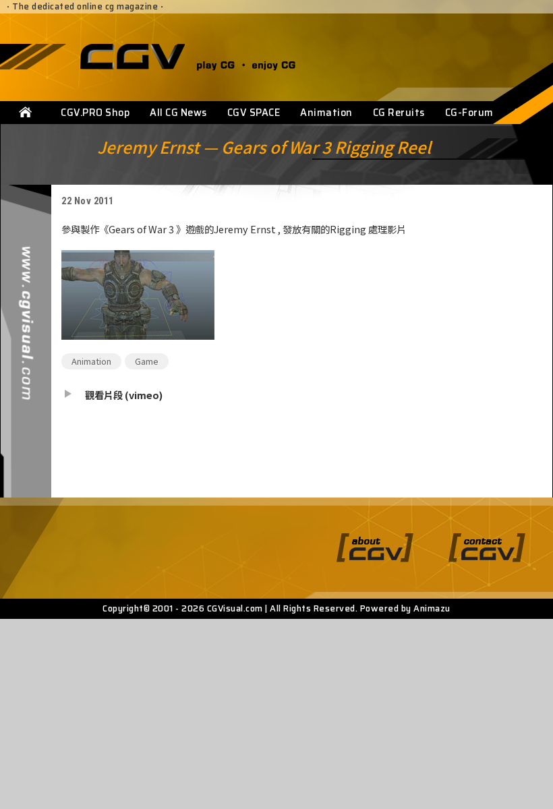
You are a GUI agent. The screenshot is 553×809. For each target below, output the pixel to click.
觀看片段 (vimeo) (124, 395)
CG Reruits (399, 112)
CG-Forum (469, 112)
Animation (326, 112)
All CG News (178, 112)
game (146, 361)
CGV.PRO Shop (95, 112)
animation (91, 361)
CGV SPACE (254, 112)
